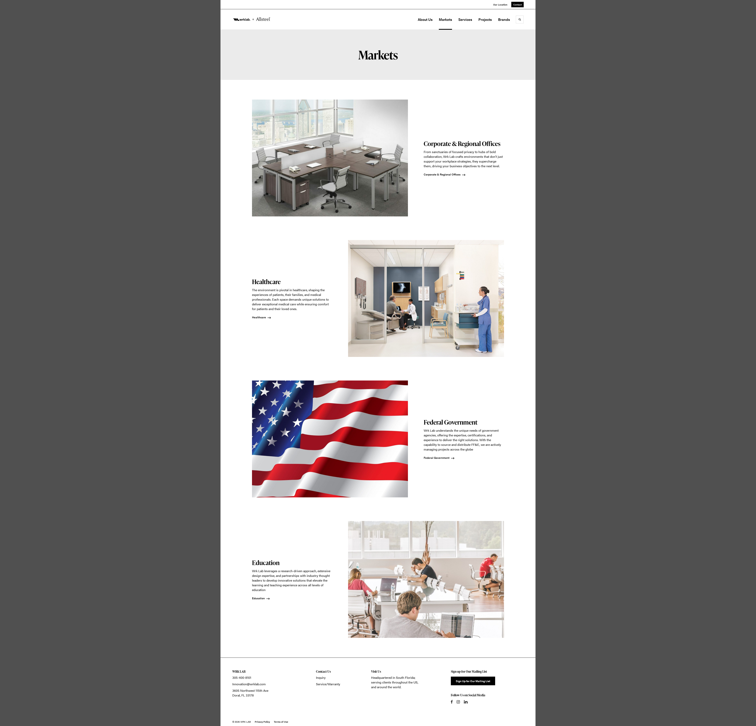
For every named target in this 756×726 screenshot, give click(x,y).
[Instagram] (458, 702)
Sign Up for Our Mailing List (473, 681)
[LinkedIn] (466, 702)
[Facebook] (452, 702)
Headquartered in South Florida (393, 677)
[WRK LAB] (252, 19)
